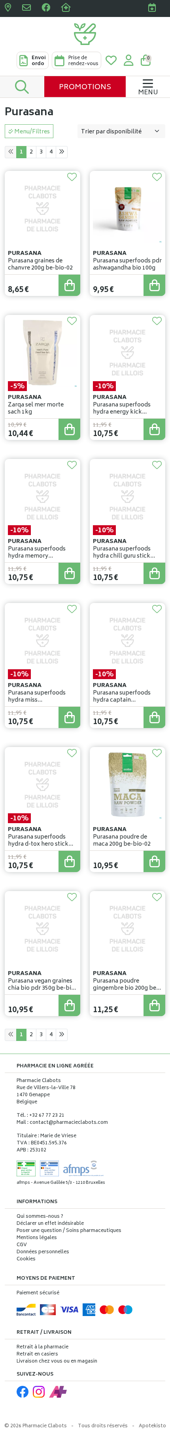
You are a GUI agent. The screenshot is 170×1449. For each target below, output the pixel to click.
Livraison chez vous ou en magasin (57, 1361)
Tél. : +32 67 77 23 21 (40, 1116)
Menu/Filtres (31, 132)
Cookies (26, 1259)
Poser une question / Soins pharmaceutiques (69, 1231)
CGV (22, 1245)
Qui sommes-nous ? (40, 1217)
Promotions (85, 87)
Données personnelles (43, 1252)
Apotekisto (152, 1426)
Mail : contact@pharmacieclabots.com (62, 1123)
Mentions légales (37, 1238)
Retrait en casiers (37, 1354)
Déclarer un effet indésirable (50, 1224)
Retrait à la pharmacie (42, 1347)
